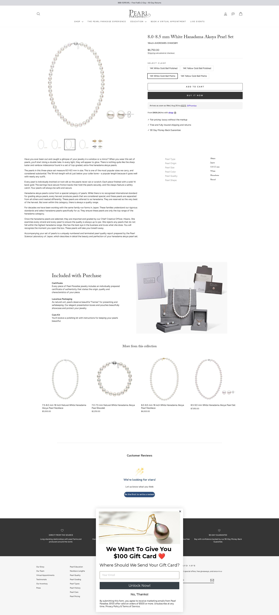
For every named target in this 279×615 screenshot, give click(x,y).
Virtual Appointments (45, 575)
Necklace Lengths (77, 571)
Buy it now (195, 95)
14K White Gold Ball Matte (162, 76)
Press (38, 588)
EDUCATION (137, 22)
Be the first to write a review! (139, 494)
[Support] (233, 14)
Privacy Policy (112, 606)
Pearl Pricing (75, 596)
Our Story (40, 567)
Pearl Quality (75, 575)
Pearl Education (76, 567)
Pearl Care (74, 592)
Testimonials (41, 579)
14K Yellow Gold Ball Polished (197, 68)
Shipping (151, 53)
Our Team (40, 571)
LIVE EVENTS (197, 22)
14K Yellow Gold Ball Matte (194, 76)
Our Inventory (42, 584)
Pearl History (75, 588)
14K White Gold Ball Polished (163, 68)
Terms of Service (131, 606)
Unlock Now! (139, 585)
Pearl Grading (75, 579)
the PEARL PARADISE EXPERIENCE (107, 22)
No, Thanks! (139, 594)
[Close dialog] (180, 511)
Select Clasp (157, 63)
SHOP (77, 22)
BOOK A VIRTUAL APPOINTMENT (168, 22)
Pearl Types (74, 584)
